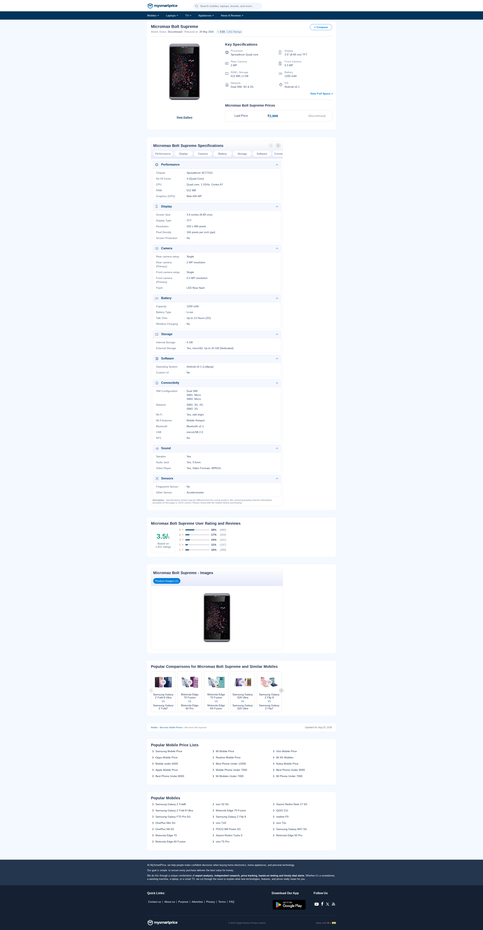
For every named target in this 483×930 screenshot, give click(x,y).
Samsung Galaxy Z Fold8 (170, 804)
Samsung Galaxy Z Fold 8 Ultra (174, 810)
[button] (196, 6)
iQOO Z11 (282, 810)
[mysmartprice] (162, 6)
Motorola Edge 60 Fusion (170, 841)
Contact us (154, 901)
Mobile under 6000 (166, 763)
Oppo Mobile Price (166, 757)
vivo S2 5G (222, 804)
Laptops (171, 15)
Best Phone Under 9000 (290, 769)
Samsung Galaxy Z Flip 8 (231, 816)
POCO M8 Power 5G (228, 829)
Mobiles (151, 15)
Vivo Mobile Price (286, 751)
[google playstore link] (289, 908)
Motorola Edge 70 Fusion (231, 810)
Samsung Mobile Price (168, 751)
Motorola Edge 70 (166, 835)
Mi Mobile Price (225, 751)
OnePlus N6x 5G (165, 822)
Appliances (204, 15)
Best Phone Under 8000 (169, 776)
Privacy (210, 901)
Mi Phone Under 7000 (289, 776)
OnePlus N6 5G (164, 829)
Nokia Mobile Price (287, 763)
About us (169, 901)
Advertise (197, 901)
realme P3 (282, 816)
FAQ (231, 901)
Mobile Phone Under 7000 (231, 769)
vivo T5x (281, 822)
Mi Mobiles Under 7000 (230, 776)
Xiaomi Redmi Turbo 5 (229, 835)
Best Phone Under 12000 (231, 763)
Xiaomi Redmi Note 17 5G (291, 804)
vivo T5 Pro (222, 841)
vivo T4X (221, 822)
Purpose (183, 901)
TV (187, 15)
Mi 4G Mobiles (284, 757)
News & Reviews (231, 15)
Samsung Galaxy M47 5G (291, 829)
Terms (222, 901)
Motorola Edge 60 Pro (289, 835)
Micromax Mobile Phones (171, 727)
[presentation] (271, 145)
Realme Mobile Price (228, 757)
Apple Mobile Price (166, 769)
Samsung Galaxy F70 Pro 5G (173, 816)
